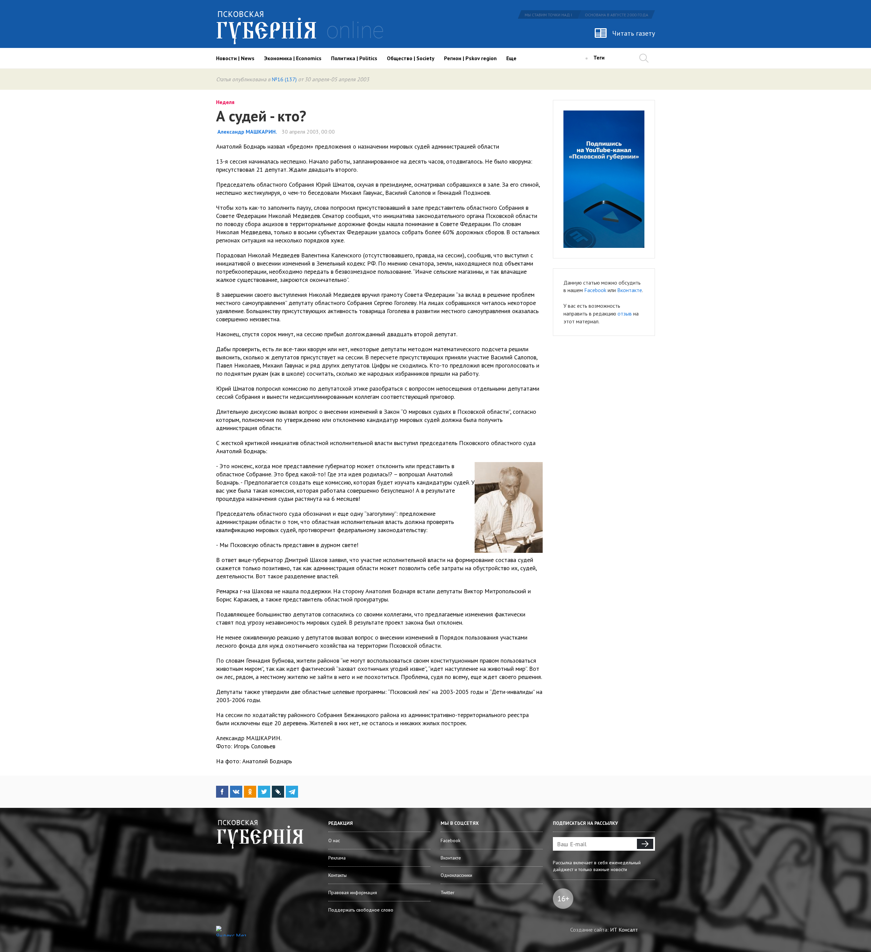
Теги (599, 57)
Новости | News (235, 58)
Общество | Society (410, 58)
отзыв (625, 313)
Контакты (337, 875)
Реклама (337, 858)
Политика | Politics (354, 58)
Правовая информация (352, 892)
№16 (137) (284, 79)
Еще (511, 58)
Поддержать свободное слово (360, 910)
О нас (334, 840)
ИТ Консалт (624, 929)
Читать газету (633, 33)
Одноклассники (456, 875)
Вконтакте (629, 290)
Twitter (448, 892)
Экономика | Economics (293, 58)
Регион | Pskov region (470, 58)
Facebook (595, 290)
